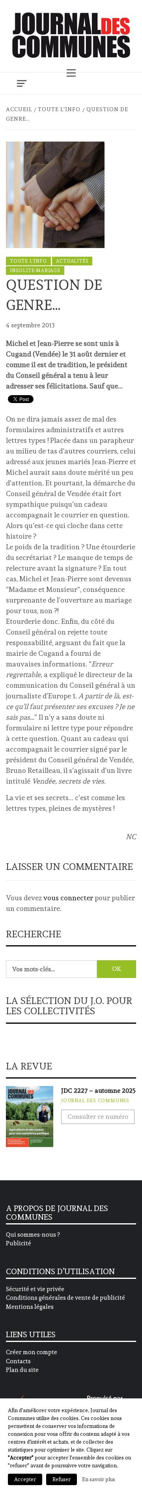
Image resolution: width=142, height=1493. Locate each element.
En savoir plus (98, 1479)
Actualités (72, 261)
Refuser (61, 1479)
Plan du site (22, 1370)
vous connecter (68, 898)
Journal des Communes (95, 1100)
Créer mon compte (31, 1352)
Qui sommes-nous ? (33, 1234)
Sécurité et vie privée (35, 1289)
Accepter (25, 1479)
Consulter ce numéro (97, 1116)
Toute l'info (28, 261)
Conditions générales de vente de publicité (65, 1297)
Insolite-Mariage (35, 270)
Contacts (18, 1361)
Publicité (18, 1243)
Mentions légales (30, 1306)
